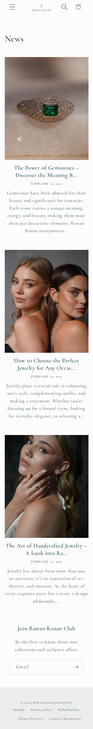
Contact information (65, 719)
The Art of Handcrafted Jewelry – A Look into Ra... (46, 549)
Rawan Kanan (43, 702)
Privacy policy (41, 710)
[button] (12, 7)
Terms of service (30, 719)
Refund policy (69, 710)
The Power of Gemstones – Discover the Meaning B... (46, 171)
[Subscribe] (76, 667)
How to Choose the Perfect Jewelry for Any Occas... (46, 364)
